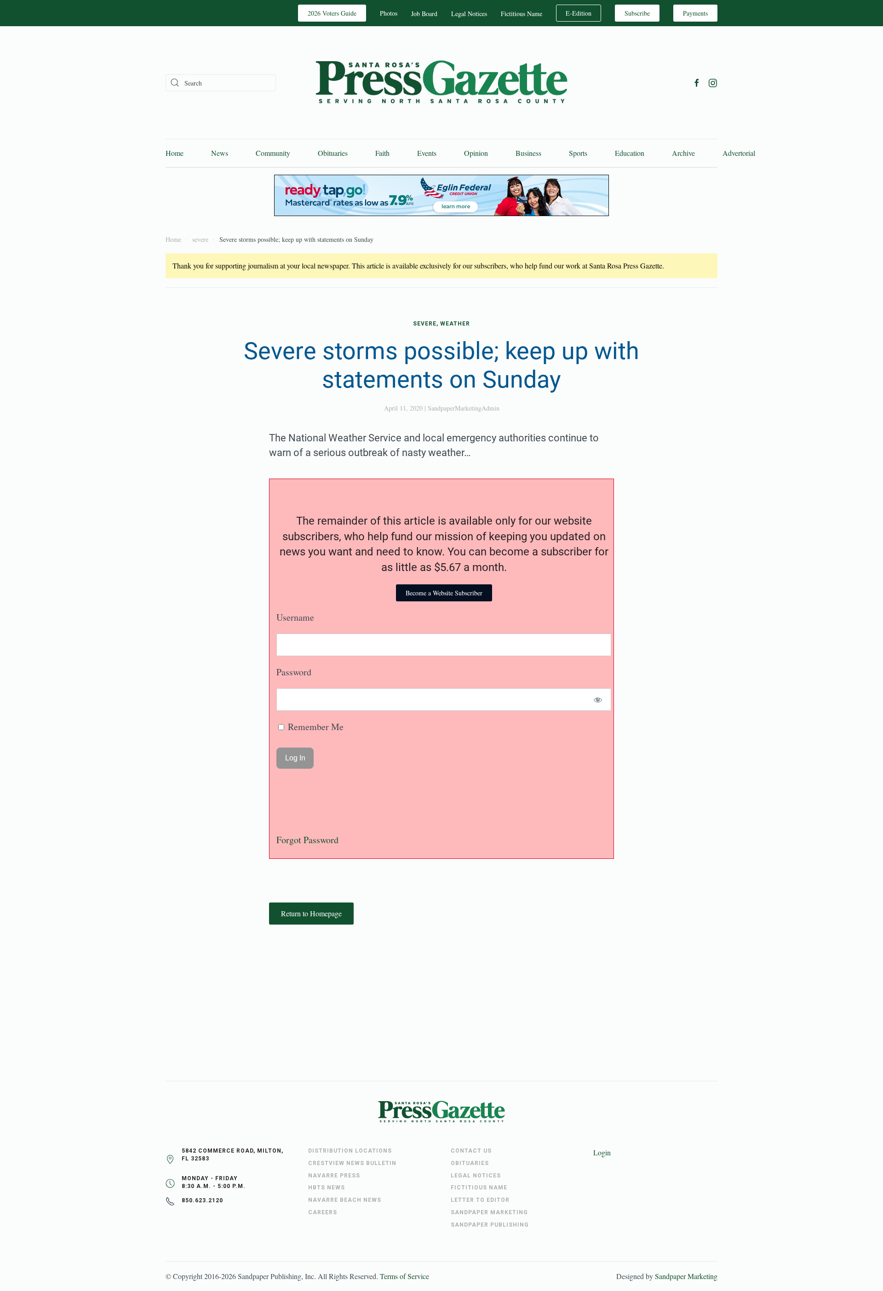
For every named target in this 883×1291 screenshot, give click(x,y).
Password (293, 672)
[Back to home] (441, 82)
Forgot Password (307, 840)
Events (426, 153)
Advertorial (738, 153)
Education (629, 153)
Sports (578, 153)
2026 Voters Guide (332, 13)
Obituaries (333, 153)
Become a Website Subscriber (444, 592)
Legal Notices (469, 13)
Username (295, 617)
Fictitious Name (521, 13)
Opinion (476, 153)
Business (528, 153)
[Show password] (598, 699)
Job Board (424, 13)
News (219, 153)
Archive (683, 153)
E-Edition (578, 13)
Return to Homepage (311, 913)
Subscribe (637, 13)
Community (273, 153)
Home (174, 153)
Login (602, 1152)
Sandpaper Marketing (686, 1276)
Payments (695, 13)
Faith (382, 153)
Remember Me (315, 726)
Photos (388, 13)
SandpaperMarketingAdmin (463, 408)
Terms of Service (404, 1276)
